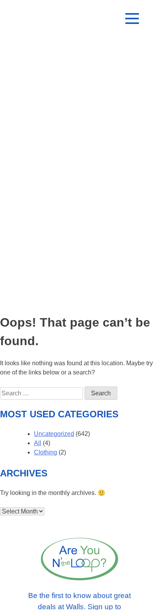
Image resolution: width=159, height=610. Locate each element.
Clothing (45, 452)
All (37, 443)
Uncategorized (54, 433)
